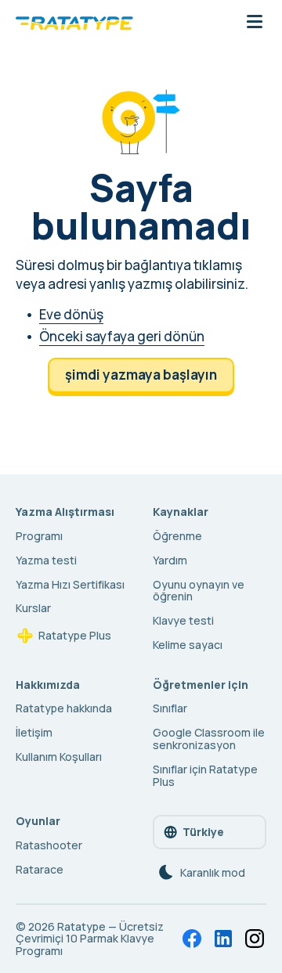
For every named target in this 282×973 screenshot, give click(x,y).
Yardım (170, 560)
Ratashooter (49, 845)
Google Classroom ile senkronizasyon (209, 738)
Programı (39, 535)
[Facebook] (192, 938)
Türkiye (203, 831)
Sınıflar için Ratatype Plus (205, 775)
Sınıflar (170, 708)
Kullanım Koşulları (59, 756)
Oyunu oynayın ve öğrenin (198, 590)
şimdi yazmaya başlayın (141, 375)
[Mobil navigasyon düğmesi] (254, 22)
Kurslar (33, 607)
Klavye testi (183, 620)
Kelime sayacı (187, 644)
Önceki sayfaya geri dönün (121, 336)
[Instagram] (254, 938)
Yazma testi (46, 560)
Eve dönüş (71, 314)
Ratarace (39, 869)
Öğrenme (177, 535)
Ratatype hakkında (64, 708)
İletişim (34, 732)
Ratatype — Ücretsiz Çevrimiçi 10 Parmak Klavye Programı (90, 939)
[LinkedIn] (223, 938)
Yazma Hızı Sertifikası (70, 584)
